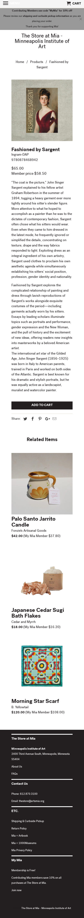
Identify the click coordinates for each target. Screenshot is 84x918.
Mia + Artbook (19, 836)
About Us (16, 767)
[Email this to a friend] (54, 419)
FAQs (14, 774)
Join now (16, 890)
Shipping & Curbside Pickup (27, 821)
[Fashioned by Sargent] (42, 110)
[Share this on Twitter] (24, 419)
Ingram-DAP (20, 155)
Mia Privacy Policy (21, 850)
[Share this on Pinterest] (39, 419)
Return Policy (19, 829)
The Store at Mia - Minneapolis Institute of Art (42, 42)
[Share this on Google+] (46, 419)
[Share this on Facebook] (32, 419)
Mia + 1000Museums (23, 843)
